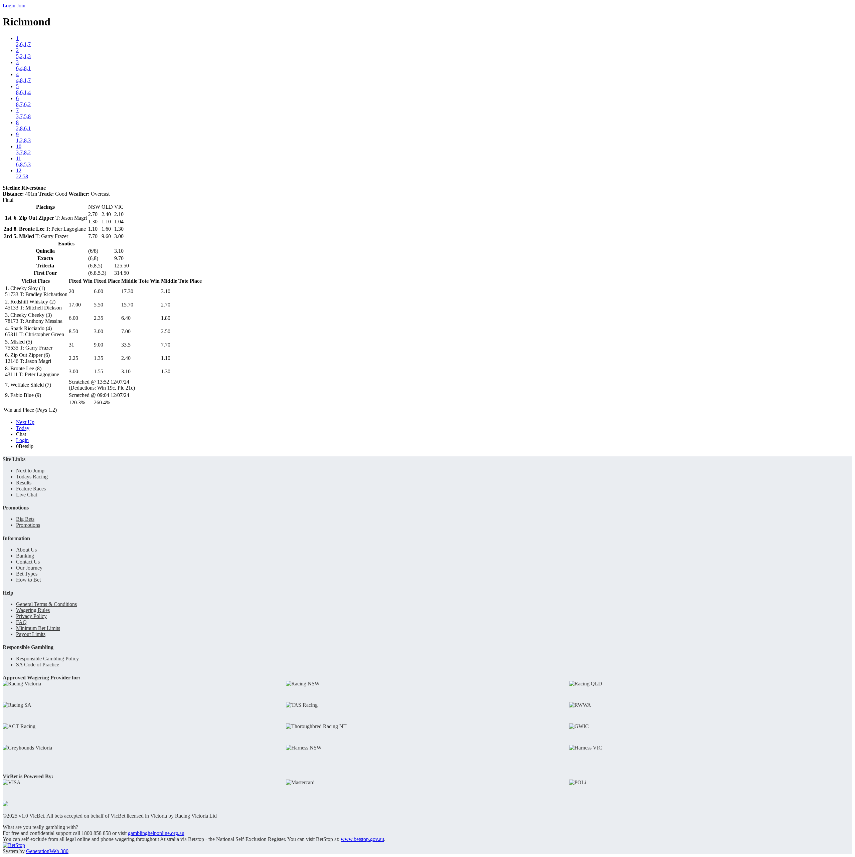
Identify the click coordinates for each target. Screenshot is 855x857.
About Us (26, 550)
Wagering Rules (33, 610)
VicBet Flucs (35, 281)
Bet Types (26, 574)
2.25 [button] (73, 358)
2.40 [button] (126, 358)
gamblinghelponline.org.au (156, 833)
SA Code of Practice (37, 664)
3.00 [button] (98, 331)
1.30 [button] (165, 371)
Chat (21, 434)
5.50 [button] (98, 304)
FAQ (21, 622)
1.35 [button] (98, 358)
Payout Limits (30, 634)
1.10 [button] (165, 358)
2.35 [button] (98, 318)
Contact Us (28, 562)
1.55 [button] (98, 371)
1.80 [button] (165, 318)
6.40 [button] (126, 318)
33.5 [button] (126, 345)
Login (9, 5)
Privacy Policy (31, 616)
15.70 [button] (127, 304)
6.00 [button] (98, 291)
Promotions (28, 525)
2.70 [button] (165, 304)
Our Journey (29, 568)
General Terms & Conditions (46, 604)
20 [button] (71, 291)
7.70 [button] (165, 345)
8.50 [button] (73, 331)
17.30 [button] (127, 291)
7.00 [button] (126, 331)
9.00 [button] (98, 345)
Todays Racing (32, 476)
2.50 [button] (165, 331)
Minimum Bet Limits (38, 628)
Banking (25, 556)
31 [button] (71, 345)
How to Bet (28, 580)
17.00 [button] (75, 304)
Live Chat (26, 494)
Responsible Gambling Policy (47, 658)
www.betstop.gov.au (362, 839)
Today (22, 428)
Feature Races (31, 488)
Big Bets (25, 519)
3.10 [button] (165, 291)
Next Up (25, 422)
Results (23, 482)
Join (21, 5)
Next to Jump (30, 470)
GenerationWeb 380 (47, 851)
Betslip (24, 446)
